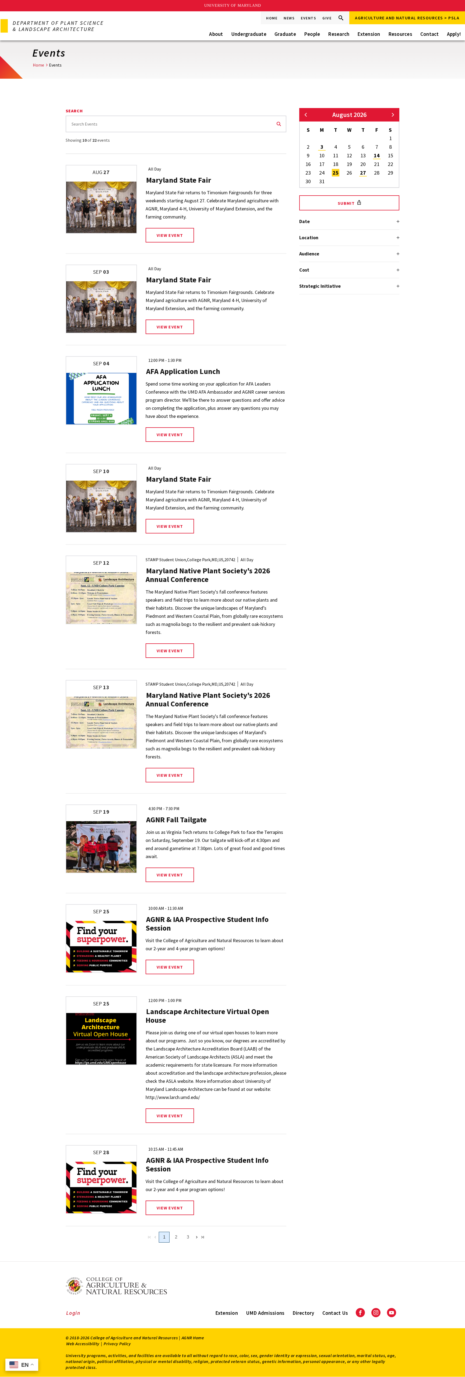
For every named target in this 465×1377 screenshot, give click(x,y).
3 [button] (321, 146)
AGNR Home (193, 1337)
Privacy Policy (117, 1343)
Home (271, 18)
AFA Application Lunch (183, 371)
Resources (400, 34)
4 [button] (335, 146)
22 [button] (390, 164)
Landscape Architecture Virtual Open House (207, 1016)
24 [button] (322, 172)
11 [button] (335, 155)
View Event (170, 235)
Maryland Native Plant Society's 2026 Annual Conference (208, 575)
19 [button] (349, 164)
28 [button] (376, 172)
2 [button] (308, 146)
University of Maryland (232, 6)
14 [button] (377, 155)
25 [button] (336, 172)
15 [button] (390, 155)
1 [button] (390, 138)
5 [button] (349, 146)
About (216, 34)
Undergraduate (248, 34)
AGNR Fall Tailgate (176, 819)
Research (338, 34)
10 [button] (322, 155)
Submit (347, 203)
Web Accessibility (83, 1343)
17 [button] (322, 164)
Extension (368, 34)
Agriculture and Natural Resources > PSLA (407, 17)
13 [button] (363, 155)
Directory (303, 1313)
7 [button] (376, 146)
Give (327, 18)
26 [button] (349, 172)
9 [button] (308, 155)
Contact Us (335, 1313)
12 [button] (349, 155)
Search (278, 124)
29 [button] (390, 172)
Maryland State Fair (178, 180)
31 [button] (322, 181)
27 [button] (363, 172)
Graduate (285, 34)
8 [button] (390, 146)
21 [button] (376, 164)
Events (308, 18)
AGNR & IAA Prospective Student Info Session (207, 923)
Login (73, 1313)
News (289, 18)
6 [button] (363, 146)
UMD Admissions (265, 1313)
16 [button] (308, 164)
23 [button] (308, 172)
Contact (429, 34)
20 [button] (363, 164)
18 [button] (335, 164)
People (312, 34)
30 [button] (308, 181)
